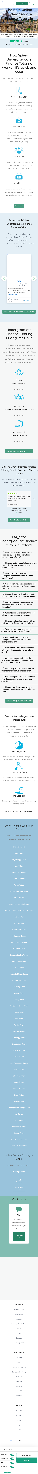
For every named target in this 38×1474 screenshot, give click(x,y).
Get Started (19, 206)
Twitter (19, 1420)
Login (33, 4)
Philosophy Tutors (19, 936)
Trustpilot (19, 1429)
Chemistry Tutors (19, 987)
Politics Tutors (19, 885)
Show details (7, 1472)
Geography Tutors (19, 929)
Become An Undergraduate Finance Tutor (19, 811)
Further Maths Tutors (19, 1139)
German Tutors (19, 1031)
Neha (19, 281)
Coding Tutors (19, 1000)
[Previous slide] (4, 278)
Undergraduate (19, 1172)
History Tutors (19, 917)
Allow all (26, 1460)
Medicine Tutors (19, 949)
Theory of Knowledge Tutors (19, 1108)
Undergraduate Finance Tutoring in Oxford (22, 36)
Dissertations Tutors (19, 1044)
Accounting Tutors (19, 961)
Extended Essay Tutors (19, 974)
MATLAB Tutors (19, 1089)
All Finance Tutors (19, 1189)
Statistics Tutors (19, 1050)
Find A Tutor (22, 4)
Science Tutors (19, 968)
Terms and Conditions (19, 1367)
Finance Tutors (19, 879)
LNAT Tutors (19, 898)
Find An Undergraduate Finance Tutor (19, 451)
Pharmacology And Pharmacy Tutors (19, 910)
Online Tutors (19, 1310)
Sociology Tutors (19, 1038)
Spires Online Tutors (6, 34)
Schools (19, 1386)
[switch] (12, 1459)
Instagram (19, 1425)
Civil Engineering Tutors (19, 1063)
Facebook (19, 1415)
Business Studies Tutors (19, 955)
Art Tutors (19, 1114)
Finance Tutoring (18, 34)
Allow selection (26, 1455)
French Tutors (19, 853)
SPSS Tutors (19, 1120)
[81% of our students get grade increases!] (19, 41)
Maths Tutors (19, 1069)
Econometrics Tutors (19, 942)
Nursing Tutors (19, 993)
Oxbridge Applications (19, 1324)
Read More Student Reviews (19, 520)
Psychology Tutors (19, 860)
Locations (19, 1381)
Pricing (19, 1333)
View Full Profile (12, 294)
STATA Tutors (19, 1012)
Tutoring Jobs (19, 1343)
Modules (19, 1377)
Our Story (19, 1358)
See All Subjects (19, 1181)
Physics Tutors (19, 1025)
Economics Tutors (19, 872)
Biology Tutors (19, 1133)
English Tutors (19, 1095)
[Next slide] (34, 278)
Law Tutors (19, 866)
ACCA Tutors (19, 1057)
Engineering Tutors (19, 980)
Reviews (19, 1319)
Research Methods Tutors (19, 904)
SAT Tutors (19, 1019)
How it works (19, 1314)
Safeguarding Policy (19, 1372)
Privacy (19, 1362)
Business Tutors (19, 847)
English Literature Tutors (19, 891)
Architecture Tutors (19, 1127)
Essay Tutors (19, 1101)
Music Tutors (19, 1082)
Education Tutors (19, 1076)
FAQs (19, 1329)
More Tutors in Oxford (19, 1146)
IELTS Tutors (19, 923)
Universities (19, 1391)
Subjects (19, 1338)
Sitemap (19, 1396)
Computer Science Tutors (19, 1006)
